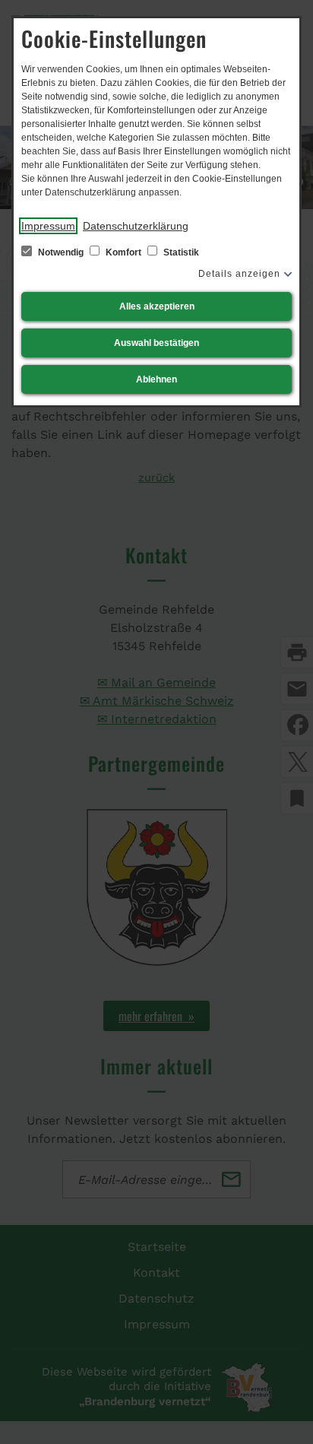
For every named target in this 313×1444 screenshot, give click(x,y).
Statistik (180, 252)
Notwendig (61, 252)
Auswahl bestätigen (156, 343)
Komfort (123, 252)
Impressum (48, 226)
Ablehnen (156, 379)
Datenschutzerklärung (135, 226)
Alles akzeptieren (156, 306)
